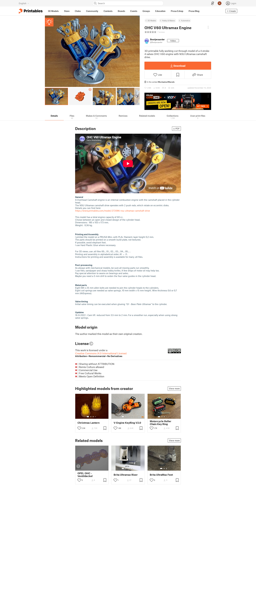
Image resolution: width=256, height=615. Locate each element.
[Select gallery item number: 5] (132, 416)
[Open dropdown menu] (208, 27)
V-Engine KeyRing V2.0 (127, 422)
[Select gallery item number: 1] (88, 416)
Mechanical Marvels (166, 82)
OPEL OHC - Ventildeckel (85, 474)
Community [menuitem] (92, 11)
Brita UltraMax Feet (161, 474)
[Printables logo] (31, 11)
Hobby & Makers (168, 20)
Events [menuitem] (133, 11)
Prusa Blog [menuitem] (194, 11)
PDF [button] (177, 128)
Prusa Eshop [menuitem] (177, 11)
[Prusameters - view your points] (219, 3)
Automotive (185, 20)
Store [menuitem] (66, 11)
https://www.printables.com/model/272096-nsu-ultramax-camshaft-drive (112, 210)
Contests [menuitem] (108, 11)
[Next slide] (137, 96)
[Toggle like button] (79, 428)
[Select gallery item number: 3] (93, 416)
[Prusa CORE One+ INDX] (177, 101)
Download (179, 65)
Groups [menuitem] (146, 11)
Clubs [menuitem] (78, 11)
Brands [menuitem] (121, 11)
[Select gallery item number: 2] (90, 416)
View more (174, 388)
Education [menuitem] (160, 11)
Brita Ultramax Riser (126, 474)
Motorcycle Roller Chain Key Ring (160, 422)
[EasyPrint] (212, 3)
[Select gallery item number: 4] (95, 416)
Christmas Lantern (88, 422)
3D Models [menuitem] (53, 11)
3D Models (152, 20)
